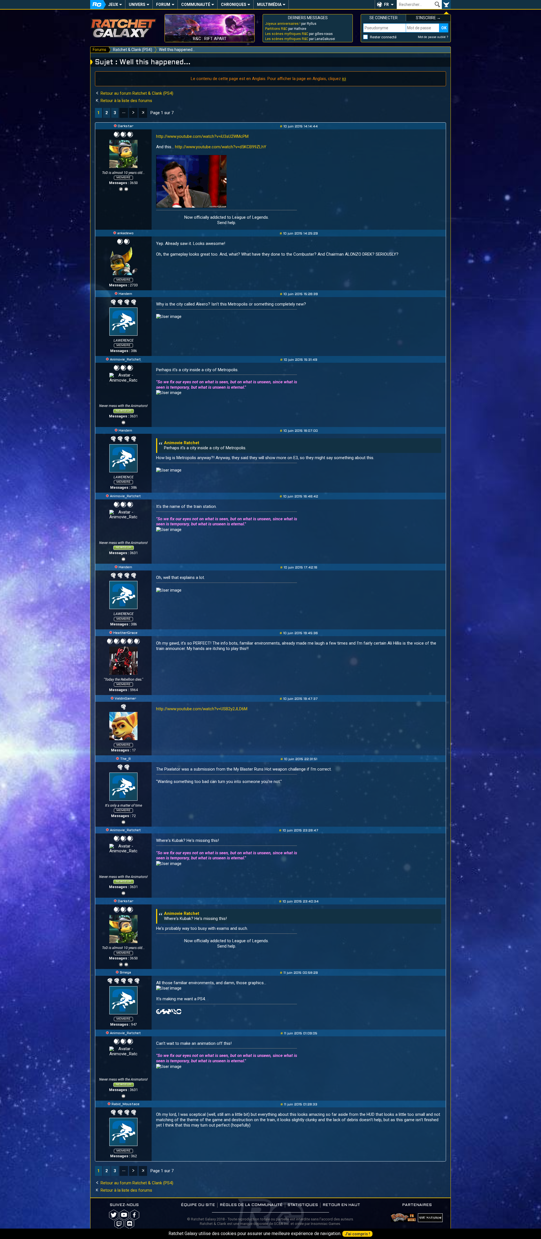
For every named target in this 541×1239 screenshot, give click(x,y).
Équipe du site (198, 1205)
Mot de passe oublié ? (433, 37)
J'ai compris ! (357, 1234)
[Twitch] (119, 1223)
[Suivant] (133, 113)
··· (123, 112)
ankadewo (125, 233)
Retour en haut (341, 1205)
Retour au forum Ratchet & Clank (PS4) (136, 93)
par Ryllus (290, 24)
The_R (125, 759)
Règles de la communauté (251, 1205)
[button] (386, 4)
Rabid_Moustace (125, 1104)
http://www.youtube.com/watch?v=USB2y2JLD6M (201, 708)
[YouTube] (126, 188)
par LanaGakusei (300, 39)
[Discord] (129, 1223)
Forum (163, 4)
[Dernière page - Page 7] (143, 113)
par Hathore (285, 29)
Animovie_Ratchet (125, 359)
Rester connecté (383, 37)
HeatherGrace (125, 633)
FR (386, 4)
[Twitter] (121, 188)
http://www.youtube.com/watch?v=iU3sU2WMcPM (202, 136)
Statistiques (302, 1205)
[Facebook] (134, 1215)
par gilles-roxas (299, 34)
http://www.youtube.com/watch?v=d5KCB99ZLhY (220, 146)
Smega (125, 972)
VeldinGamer (125, 698)
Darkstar (125, 126)
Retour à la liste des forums (125, 100)
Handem (125, 294)
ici (344, 78)
